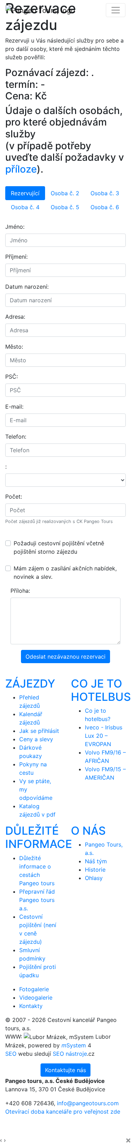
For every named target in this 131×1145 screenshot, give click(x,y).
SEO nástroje (70, 1053)
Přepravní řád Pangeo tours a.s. (37, 900)
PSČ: (11, 376)
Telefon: (15, 436)
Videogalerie (35, 997)
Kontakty (31, 1005)
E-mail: (14, 406)
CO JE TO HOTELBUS (101, 690)
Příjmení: (16, 256)
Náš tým (96, 861)
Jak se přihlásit (39, 730)
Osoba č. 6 (104, 207)
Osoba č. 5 (65, 207)
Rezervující (25, 193)
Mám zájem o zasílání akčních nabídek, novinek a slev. (65, 572)
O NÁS (88, 830)
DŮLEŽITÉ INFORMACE (38, 837)
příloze (21, 169)
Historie (95, 869)
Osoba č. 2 (65, 193)
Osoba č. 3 (104, 193)
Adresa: (15, 316)
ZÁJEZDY (30, 683)
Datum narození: (27, 286)
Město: (14, 346)
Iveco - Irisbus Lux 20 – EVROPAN (103, 736)
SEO (10, 1053)
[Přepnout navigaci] (115, 10)
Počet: (13, 496)
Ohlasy (94, 877)
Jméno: (14, 226)
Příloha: (20, 590)
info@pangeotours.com (88, 1103)
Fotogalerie (34, 989)
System (73, 1045)
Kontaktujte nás (65, 1070)
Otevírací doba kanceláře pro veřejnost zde (62, 1111)
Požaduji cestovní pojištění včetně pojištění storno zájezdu (59, 547)
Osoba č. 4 (25, 207)
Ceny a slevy (36, 739)
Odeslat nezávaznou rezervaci (65, 656)
